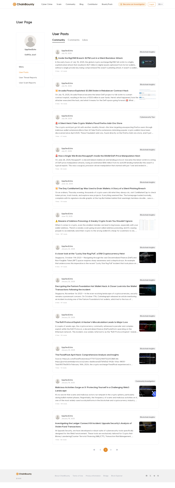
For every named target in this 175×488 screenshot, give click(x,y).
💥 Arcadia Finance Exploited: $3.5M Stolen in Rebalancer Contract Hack (91, 90)
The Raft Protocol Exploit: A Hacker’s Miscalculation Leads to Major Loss (91, 322)
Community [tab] (58, 39)
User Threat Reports (28, 77)
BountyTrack (107, 4)
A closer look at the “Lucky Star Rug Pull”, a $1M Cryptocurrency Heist (90, 253)
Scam (59, 4)
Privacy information (93, 476)
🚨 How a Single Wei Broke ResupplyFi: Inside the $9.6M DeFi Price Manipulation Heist (97, 156)
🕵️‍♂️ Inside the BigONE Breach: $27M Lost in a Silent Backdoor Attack (89, 58)
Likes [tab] (85, 39)
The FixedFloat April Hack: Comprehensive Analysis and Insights (87, 354)
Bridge (105, 476)
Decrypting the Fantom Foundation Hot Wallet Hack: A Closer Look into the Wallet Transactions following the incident (96, 288)
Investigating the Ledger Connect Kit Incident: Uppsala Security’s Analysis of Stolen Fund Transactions (93, 425)
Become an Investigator (134, 4)
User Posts (23, 72)
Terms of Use (78, 476)
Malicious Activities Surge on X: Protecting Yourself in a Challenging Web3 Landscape (92, 389)
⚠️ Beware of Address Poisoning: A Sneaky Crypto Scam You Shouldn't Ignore (93, 221)
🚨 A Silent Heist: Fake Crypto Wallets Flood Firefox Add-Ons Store (88, 123)
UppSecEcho (67, 50)
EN (159, 4)
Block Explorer (116, 476)
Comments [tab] (74, 39)
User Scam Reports (27, 83)
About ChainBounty (62, 476)
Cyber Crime (46, 4)
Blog (81, 4)
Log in (152, 4)
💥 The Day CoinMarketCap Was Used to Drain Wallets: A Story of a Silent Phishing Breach (100, 188)
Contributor (93, 4)
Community (70, 4)
